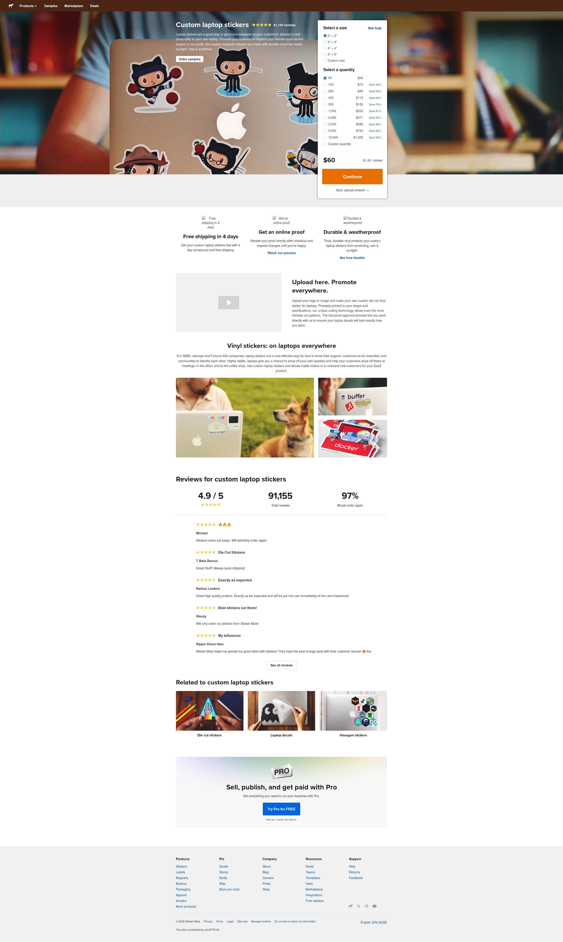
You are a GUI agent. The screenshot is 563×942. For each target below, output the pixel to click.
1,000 (332, 111)
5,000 (332, 130)
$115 (359, 97)
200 (331, 91)
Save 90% (375, 137)
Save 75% (375, 104)
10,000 (333, 137)
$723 (359, 130)
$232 (359, 111)
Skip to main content (3, 3)
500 (331, 104)
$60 (360, 78)
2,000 (332, 117)
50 (330, 78)
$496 (359, 124)
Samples (50, 5)
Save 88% (375, 131)
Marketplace (73, 5)
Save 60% (375, 91)
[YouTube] (374, 906)
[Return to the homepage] (11, 5)
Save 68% (375, 98)
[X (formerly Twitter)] (358, 906)
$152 (359, 104)
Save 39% (375, 84)
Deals (94, 5)
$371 (359, 117)
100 (331, 84)
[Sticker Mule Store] (351, 906)
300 (331, 97)
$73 (360, 84)
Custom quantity (339, 144)
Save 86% (375, 124)
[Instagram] (366, 906)
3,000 (332, 124)
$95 (360, 91)
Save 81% (375, 111)
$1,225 (358, 137)
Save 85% (375, 117)
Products (27, 5)
